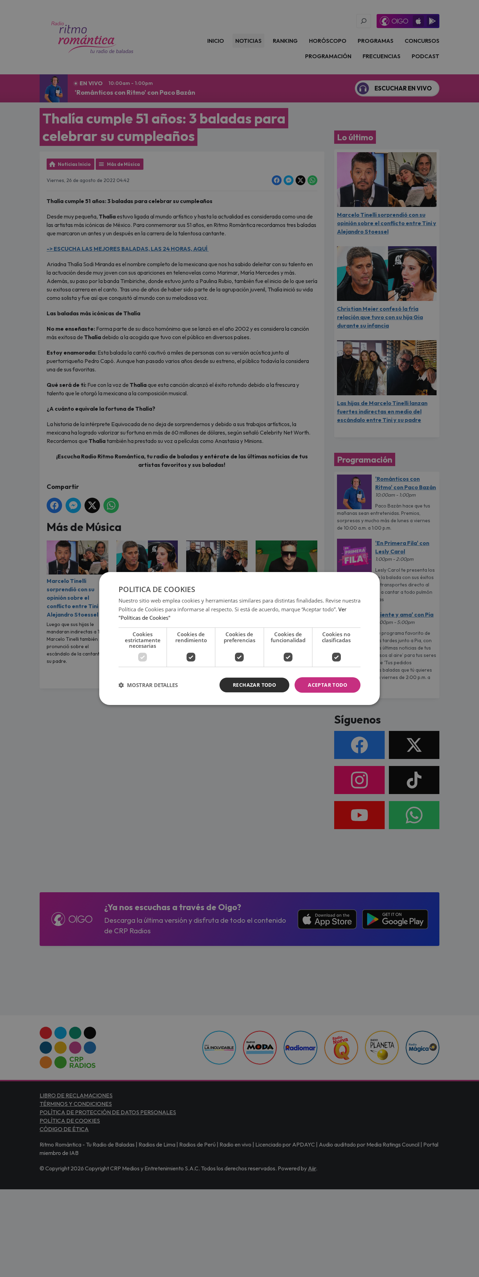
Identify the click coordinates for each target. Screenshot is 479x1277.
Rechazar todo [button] (254, 684)
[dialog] (239, 638)
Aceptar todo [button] (327, 684)
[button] (148, 685)
